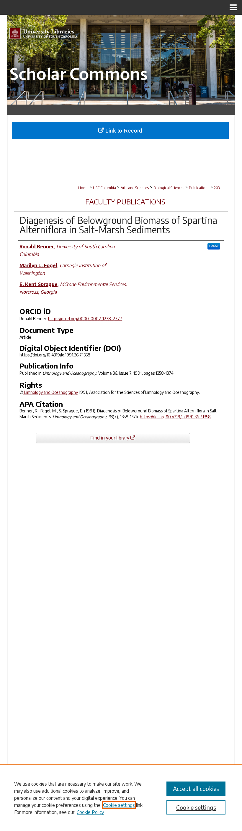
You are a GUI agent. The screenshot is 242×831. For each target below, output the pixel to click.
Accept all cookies (196, 788)
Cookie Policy (90, 812)
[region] (121, 797)
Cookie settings (119, 805)
